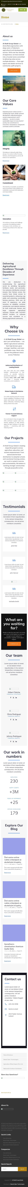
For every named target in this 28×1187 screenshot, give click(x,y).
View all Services (8, 1055)
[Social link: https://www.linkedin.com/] (16, 697)
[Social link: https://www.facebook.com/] (11, 697)
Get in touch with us (6, 1092)
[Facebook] (13, 1182)
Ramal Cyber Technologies (11, 1059)
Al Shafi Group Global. (18, 1180)
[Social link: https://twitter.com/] (14, 697)
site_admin (12, 864)
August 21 (19, 951)
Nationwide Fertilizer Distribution (13, 1068)
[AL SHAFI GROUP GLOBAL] (7, 9)
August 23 (19, 907)
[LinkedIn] (15, 1182)
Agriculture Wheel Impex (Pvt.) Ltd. (13, 1064)
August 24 (19, 864)
